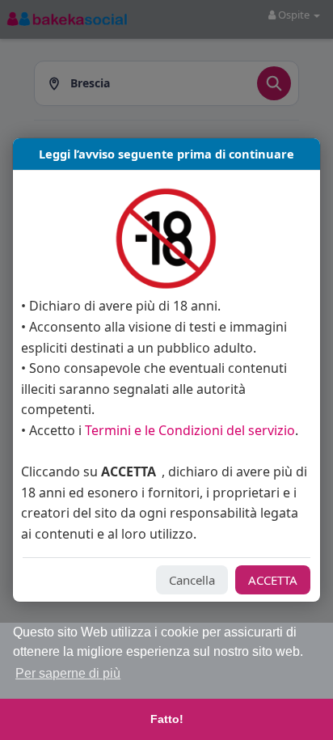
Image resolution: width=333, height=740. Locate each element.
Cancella (192, 580)
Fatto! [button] (166, 719)
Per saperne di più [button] (67, 673)
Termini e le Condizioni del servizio (190, 430)
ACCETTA (272, 580)
